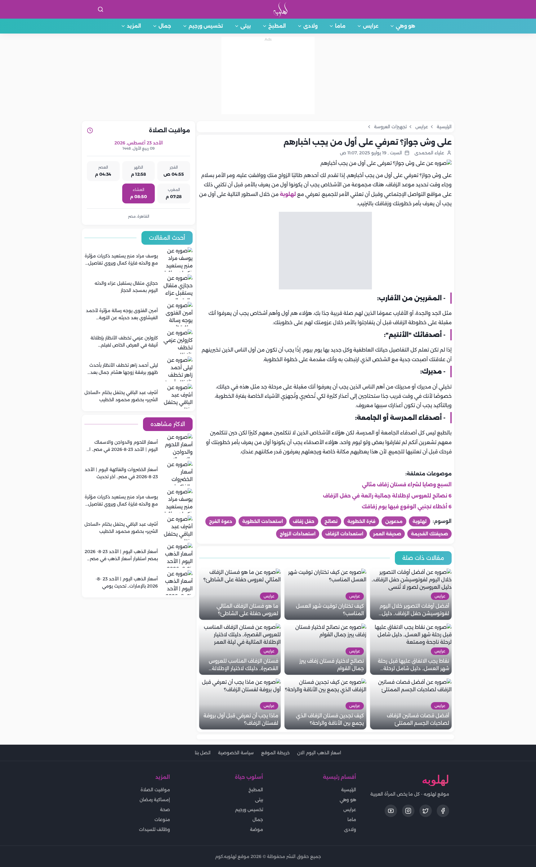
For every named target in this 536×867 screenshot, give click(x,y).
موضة (256, 829)
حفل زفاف (304, 521)
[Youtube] (391, 811)
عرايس (370, 26)
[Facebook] (443, 811)
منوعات (162, 819)
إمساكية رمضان (155, 799)
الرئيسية (348, 789)
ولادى (310, 26)
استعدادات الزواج (297, 534)
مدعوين (394, 521)
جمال (165, 26)
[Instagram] (408, 811)
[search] (100, 9)
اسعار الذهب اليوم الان (319, 753)
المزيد (134, 26)
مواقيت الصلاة (155, 789)
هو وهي (405, 26)
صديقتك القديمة (429, 534)
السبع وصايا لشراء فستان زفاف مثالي (407, 485)
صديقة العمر (387, 534)
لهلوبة (288, 194)
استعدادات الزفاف (344, 534)
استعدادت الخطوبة (262, 521)
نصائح (330, 521)
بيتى (245, 26)
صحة (165, 809)
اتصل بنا (203, 753)
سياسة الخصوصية (236, 753)
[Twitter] (425, 811)
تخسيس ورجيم (206, 26)
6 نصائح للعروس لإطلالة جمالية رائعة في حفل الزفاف (387, 496)
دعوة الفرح (220, 521)
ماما (340, 26)
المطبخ (277, 26)
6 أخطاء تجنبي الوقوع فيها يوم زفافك (407, 507)
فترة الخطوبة (361, 521)
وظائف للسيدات (154, 829)
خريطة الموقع (275, 753)
